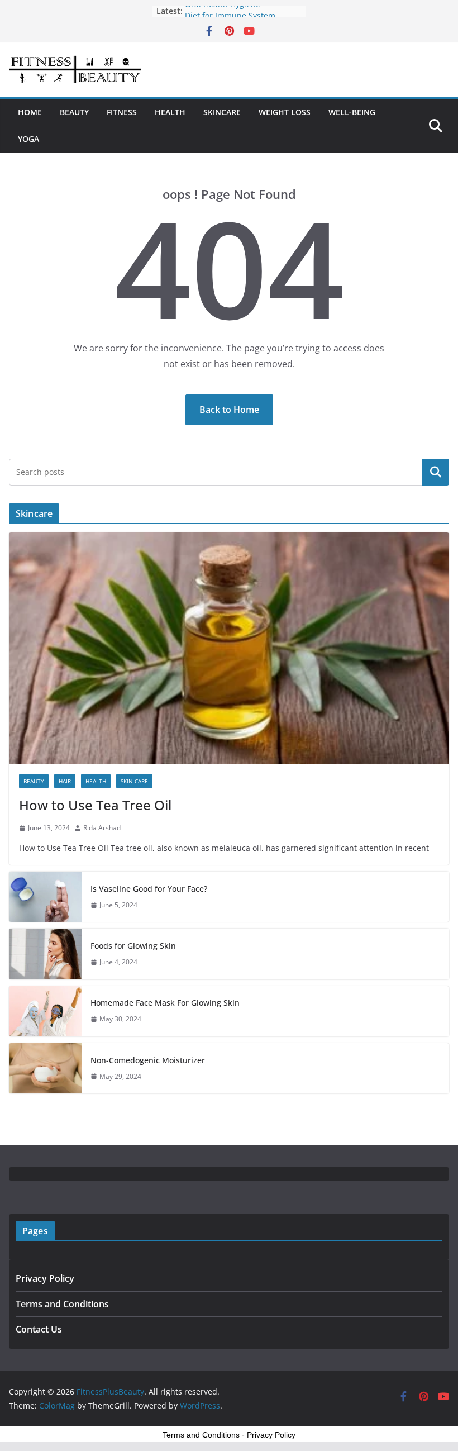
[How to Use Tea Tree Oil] (229, 648)
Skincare (222, 112)
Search (435, 472)
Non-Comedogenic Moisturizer (147, 1060)
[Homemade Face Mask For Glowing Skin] (45, 1011)
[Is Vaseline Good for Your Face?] (45, 897)
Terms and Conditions (62, 1304)
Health (170, 112)
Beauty (74, 112)
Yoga (28, 139)
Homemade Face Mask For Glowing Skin (165, 1002)
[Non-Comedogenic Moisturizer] (45, 1068)
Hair (65, 781)
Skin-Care (134, 781)
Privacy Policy (45, 1278)
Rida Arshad (102, 827)
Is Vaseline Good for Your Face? (148, 888)
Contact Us (39, 1329)
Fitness (122, 112)
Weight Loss (285, 112)
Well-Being (351, 112)
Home (30, 112)
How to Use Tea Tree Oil (95, 805)
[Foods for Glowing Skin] (45, 954)
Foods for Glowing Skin (133, 945)
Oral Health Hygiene (222, 11)
